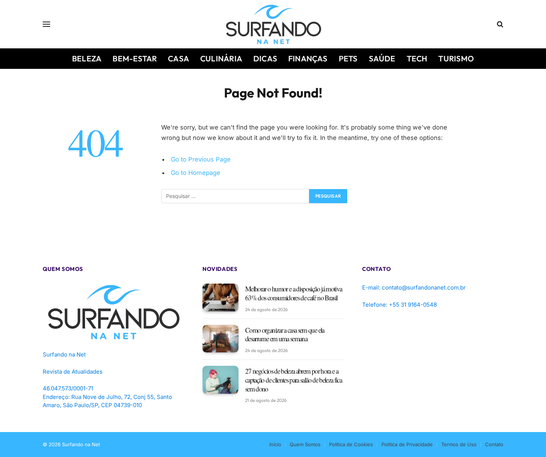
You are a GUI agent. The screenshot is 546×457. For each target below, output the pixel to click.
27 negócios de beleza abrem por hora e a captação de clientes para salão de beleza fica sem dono (293, 380)
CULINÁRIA (221, 58)
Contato (494, 444)
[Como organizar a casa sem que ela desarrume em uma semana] (220, 339)
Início (275, 444)
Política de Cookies (351, 444)
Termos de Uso (459, 444)
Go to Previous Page (201, 159)
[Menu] (46, 24)
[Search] (499, 24)
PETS (348, 58)
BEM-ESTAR (135, 58)
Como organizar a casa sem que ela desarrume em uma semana (284, 334)
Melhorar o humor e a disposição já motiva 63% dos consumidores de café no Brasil (293, 293)
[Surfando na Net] (273, 24)
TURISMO (456, 58)
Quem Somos (305, 444)
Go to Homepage (195, 172)
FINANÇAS (308, 58)
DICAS (265, 58)
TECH (417, 58)
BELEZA (86, 58)
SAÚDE (382, 58)
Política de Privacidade (407, 444)
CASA (178, 58)
